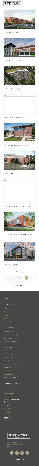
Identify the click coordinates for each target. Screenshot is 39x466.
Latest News (9, 322)
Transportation (10, 377)
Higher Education (11, 364)
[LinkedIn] (17, 452)
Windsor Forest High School (14, 89)
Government (9, 357)
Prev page (20, 272)
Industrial (8, 367)
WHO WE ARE (9, 305)
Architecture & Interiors (13, 335)
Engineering (9, 331)
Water (6, 351)
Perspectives (9, 393)
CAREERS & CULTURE (12, 383)
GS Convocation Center (12, 173)
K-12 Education (10, 371)
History (7, 312)
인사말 (6, 405)
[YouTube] (27, 452)
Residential (8, 374)
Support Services (10, 341)
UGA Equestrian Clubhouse (14, 117)
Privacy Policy (17, 444)
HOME (6, 298)
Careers (7, 387)
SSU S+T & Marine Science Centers (16, 145)
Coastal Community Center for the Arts (17, 206)
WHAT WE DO (9, 327)
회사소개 (7, 409)
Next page (18, 285)
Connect (7, 418)
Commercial (8, 354)
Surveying (8, 338)
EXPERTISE (8, 347)
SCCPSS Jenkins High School (14, 61)
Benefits (7, 390)
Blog (6, 318)
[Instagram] (22, 452)
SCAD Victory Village (12, 265)
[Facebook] (12, 452)
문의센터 (7, 412)
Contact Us (8, 422)
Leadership (8, 315)
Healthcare (8, 361)
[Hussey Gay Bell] (16, 3)
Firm (6, 309)
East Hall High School (12, 33)
